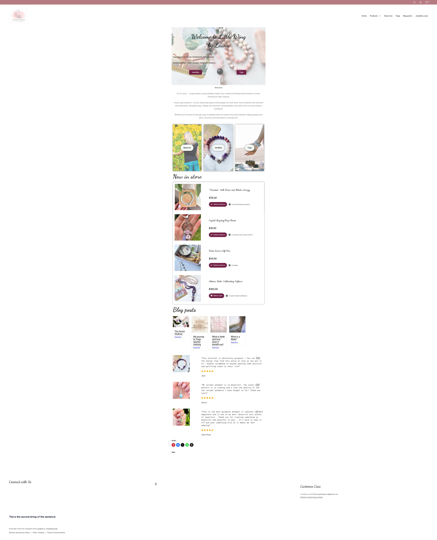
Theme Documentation (56, 533)
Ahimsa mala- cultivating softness (226, 281)
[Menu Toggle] (380, 16)
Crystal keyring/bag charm (222, 220)
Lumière (40, 529)
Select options (219, 204)
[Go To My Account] (420, 2)
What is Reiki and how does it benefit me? (218, 340)
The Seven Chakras (180, 332)
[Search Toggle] (414, 2)
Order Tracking (38, 533)
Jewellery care (421, 16)
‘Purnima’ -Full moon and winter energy (229, 190)
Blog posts (407, 16)
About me (388, 16)
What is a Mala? (235, 338)
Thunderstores (51, 529)
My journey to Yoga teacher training (198, 340)
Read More (178, 337)
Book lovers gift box (219, 251)
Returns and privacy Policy (19, 533)
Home (364, 16)
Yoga (398, 16)
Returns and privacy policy (311, 497)
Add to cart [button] (217, 296)
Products (374, 16)
